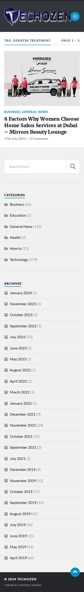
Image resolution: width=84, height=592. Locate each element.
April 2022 (18, 381)
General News (35, 112)
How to (16, 248)
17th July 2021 (15, 138)
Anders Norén (30, 585)
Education (18, 215)
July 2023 (17, 337)
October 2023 (21, 314)
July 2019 (17, 524)
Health (15, 237)
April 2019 (18, 557)
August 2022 (20, 370)
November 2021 (23, 425)
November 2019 (23, 480)
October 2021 (21, 436)
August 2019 (20, 513)
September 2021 (23, 447)
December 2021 (22, 414)
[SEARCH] (73, 166)
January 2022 (21, 403)
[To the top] (75, 572)
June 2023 (18, 348)
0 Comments (39, 138)
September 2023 (23, 326)
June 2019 (18, 536)
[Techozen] (42, 16)
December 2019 (22, 469)
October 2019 (21, 491)
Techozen (27, 579)
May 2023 (18, 359)
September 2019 (23, 502)
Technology (19, 259)
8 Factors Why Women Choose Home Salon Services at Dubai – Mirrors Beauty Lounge (41, 125)
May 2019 (18, 546)
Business (12, 112)
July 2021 (17, 458)
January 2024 (21, 293)
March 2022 (19, 392)
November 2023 (23, 303)
